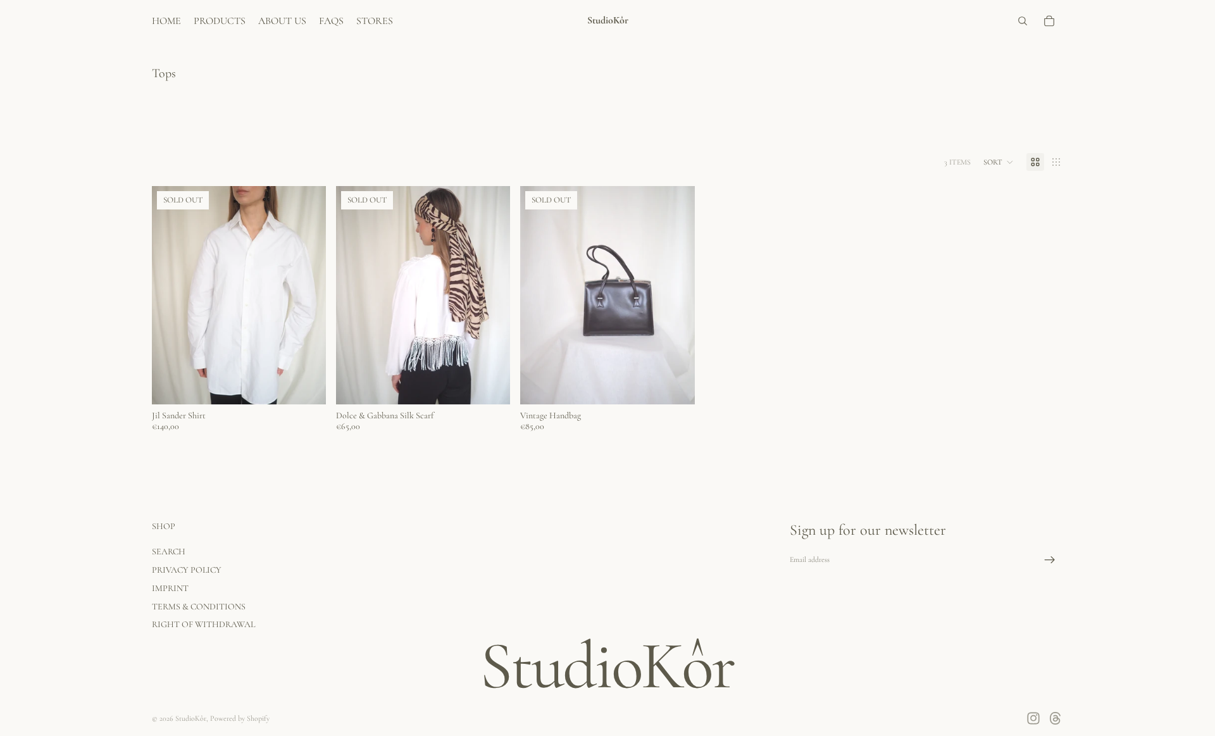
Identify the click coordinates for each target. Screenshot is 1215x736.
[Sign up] (1050, 560)
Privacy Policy (186, 569)
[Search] (1023, 21)
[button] (998, 162)
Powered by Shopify (240, 718)
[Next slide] (307, 295)
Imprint (170, 588)
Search (168, 551)
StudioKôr (190, 718)
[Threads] (1055, 718)
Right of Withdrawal (203, 624)
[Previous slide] (171, 295)
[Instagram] (1033, 718)
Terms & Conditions (199, 606)
